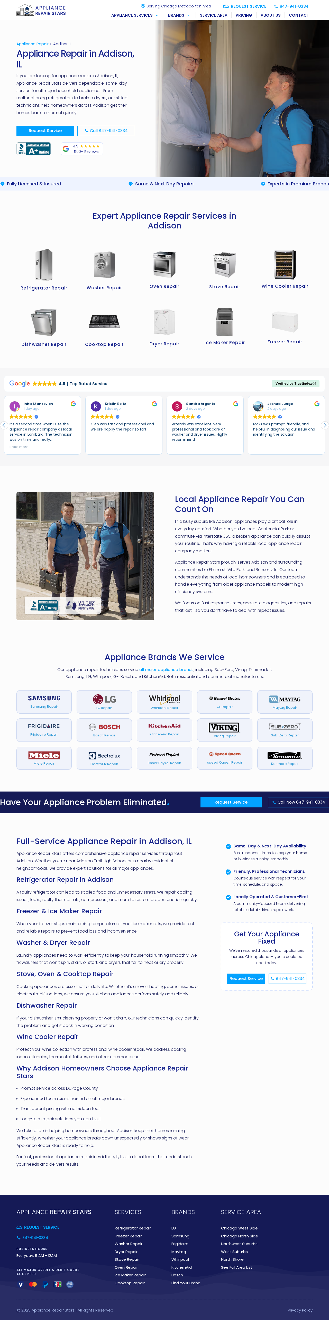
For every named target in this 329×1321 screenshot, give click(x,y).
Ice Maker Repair (130, 1275)
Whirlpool (180, 1259)
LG (173, 1228)
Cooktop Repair (130, 1283)
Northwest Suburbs (239, 1243)
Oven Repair (126, 1267)
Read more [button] (19, 447)
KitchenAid (181, 1267)
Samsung (180, 1236)
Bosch (177, 1275)
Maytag (178, 1251)
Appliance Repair (32, 43)
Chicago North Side (239, 1236)
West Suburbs (234, 1251)
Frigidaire (179, 1243)
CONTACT (299, 15)
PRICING (244, 15)
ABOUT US (271, 15)
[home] (42, 10)
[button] (135, 14)
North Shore (232, 1259)
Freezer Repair (128, 1236)
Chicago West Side (239, 1228)
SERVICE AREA (213, 15)
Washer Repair (128, 1243)
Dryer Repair (126, 1251)
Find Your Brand (185, 1283)
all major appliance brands (166, 670)
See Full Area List (236, 1267)
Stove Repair (127, 1259)
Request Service (45, 131)
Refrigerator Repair (133, 1228)
